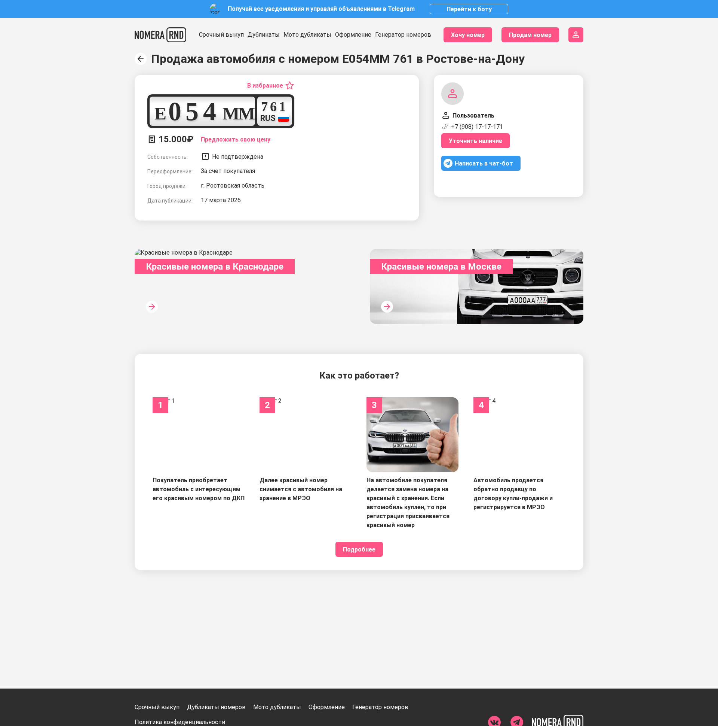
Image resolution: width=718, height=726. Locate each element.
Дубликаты (264, 34)
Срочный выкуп (221, 34)
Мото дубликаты (307, 34)
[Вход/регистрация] (575, 34)
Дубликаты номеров (216, 707)
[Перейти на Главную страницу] (160, 34)
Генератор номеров (403, 34)
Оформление (353, 34)
